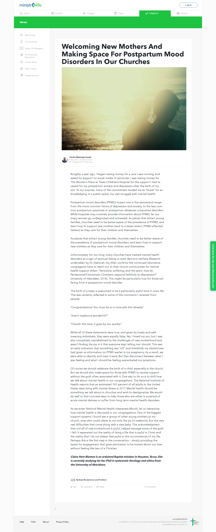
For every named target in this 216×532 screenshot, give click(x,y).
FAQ (33, 522)
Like (74, 487)
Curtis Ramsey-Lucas (80, 157)
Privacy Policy (62, 522)
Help (22, 522)
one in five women (137, 202)
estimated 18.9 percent (113, 384)
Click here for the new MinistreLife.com (213, 266)
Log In (188, 5)
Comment (87, 487)
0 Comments (150, 487)
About (46, 522)
